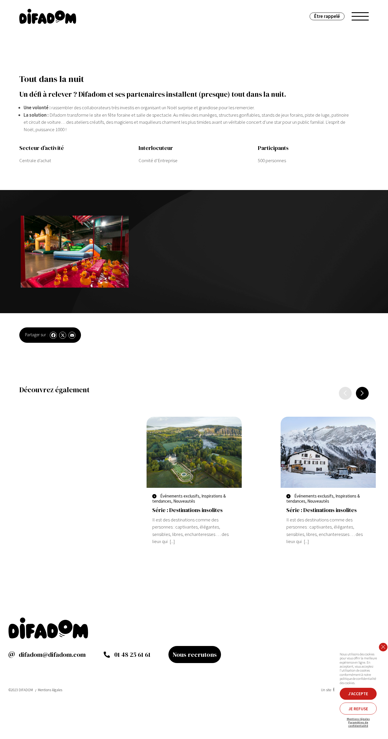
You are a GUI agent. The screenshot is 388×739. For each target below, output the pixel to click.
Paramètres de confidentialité (358, 724)
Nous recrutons (195, 654)
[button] (362, 393)
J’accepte (358, 693)
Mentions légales (50, 690)
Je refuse (358, 708)
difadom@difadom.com (52, 654)
